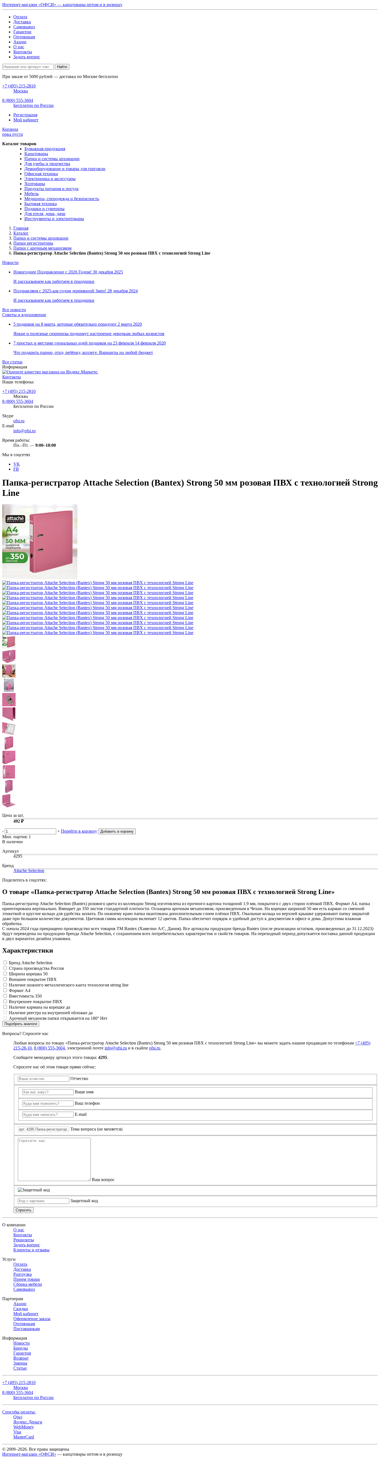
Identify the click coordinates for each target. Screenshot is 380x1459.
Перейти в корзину (79, 831)
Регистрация (25, 114)
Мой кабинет (25, 119)
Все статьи (12, 362)
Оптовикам (24, 36)
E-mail (81, 1114)
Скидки (20, 1308)
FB (16, 469)
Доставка (22, 21)
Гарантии (22, 31)
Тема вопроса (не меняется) (96, 1129)
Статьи (20, 1368)
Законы (20, 1363)
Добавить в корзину (117, 831)
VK (16, 464)
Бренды (20, 1348)
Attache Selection (28, 870)
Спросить (23, 1210)
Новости (10, 262)
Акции (19, 41)
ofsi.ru (18, 420)
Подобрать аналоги (20, 1024)
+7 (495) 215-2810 (19, 391)
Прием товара (26, 1279)
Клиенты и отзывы (31, 1249)
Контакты (22, 51)
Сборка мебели (27, 1284)
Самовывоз (24, 26)
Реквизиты (23, 1239)
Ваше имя (84, 1091)
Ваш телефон (87, 1103)
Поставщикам (26, 1328)
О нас (18, 46)
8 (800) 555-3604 (17, 401)
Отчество (79, 1078)
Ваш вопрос (103, 1179)
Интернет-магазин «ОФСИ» (29, 1454)
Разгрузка (22, 1274)
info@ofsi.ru (24, 430)
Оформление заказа (31, 1318)
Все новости (14, 309)
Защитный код (84, 1200)
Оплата (20, 16)
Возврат (21, 1358)
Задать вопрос (26, 56)
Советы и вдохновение (24, 314)
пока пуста (12, 132)
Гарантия (22, 1353)
